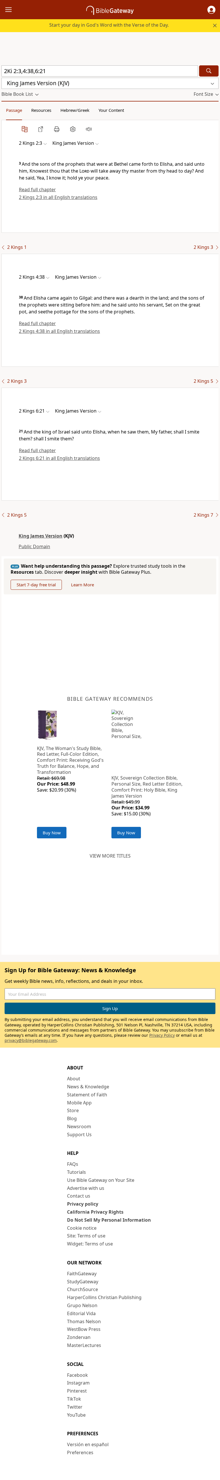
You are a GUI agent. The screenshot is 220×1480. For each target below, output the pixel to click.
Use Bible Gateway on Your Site (100, 1180)
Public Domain (34, 546)
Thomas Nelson (84, 1321)
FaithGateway (82, 1273)
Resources (41, 110)
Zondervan (79, 1337)
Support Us (79, 1134)
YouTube (76, 1415)
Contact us (78, 1196)
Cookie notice (82, 1228)
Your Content (111, 110)
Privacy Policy (162, 1035)
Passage (14, 110)
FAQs (72, 1164)
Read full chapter (37, 189)
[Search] (209, 71)
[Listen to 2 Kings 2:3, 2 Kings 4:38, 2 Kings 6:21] (88, 129)
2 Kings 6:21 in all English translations (59, 458)
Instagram (78, 1383)
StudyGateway (82, 1281)
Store (73, 1110)
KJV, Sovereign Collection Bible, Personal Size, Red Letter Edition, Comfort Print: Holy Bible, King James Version (146, 787)
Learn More (82, 584)
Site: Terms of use (86, 1236)
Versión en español (88, 1444)
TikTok (74, 1399)
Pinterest (77, 1391)
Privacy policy (82, 1204)
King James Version (40, 536)
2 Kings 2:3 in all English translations (58, 197)
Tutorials (76, 1172)
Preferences (80, 1452)
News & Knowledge (88, 1086)
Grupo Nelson (82, 1305)
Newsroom (79, 1126)
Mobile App (79, 1103)
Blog (72, 1118)
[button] (211, 10)
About (73, 1078)
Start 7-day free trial (36, 584)
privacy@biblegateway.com (31, 1040)
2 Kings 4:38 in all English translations (59, 331)
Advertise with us (85, 1188)
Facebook (77, 1375)
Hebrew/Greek (74, 110)
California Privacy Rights (95, 1212)
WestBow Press (84, 1329)
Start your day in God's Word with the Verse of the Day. (109, 25)
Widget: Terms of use (90, 1244)
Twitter (74, 1407)
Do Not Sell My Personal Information (109, 1220)
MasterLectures (84, 1345)
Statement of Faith (87, 1095)
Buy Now (52, 832)
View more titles (110, 856)
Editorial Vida (81, 1313)
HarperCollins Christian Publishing (104, 1297)
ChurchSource (82, 1289)
